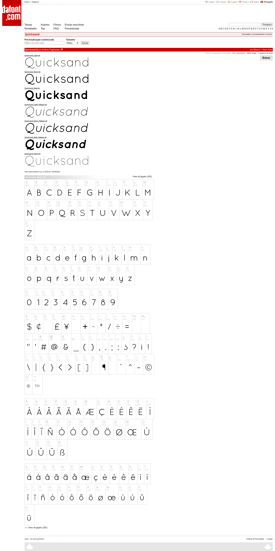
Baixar (266, 57)
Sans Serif (267, 49)
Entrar (27, 2)
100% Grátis (251, 53)
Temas (28, 24)
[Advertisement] (82, 14)
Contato (270, 539)
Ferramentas (72, 28)
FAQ (56, 28)
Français (222, 2)
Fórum (57, 24)
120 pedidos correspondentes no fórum (257, 34)
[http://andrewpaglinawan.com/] (62, 49)
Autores (45, 24)
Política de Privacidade (255, 539)
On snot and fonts (37, 539)
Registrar (35, 2)
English (211, 2)
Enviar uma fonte (74, 24)
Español (234, 2)
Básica (257, 49)
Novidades (31, 28)
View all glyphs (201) (142, 176)
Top (43, 28)
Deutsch (245, 2)
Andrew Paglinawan (51, 49)
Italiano (256, 2)
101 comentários (238, 53)
